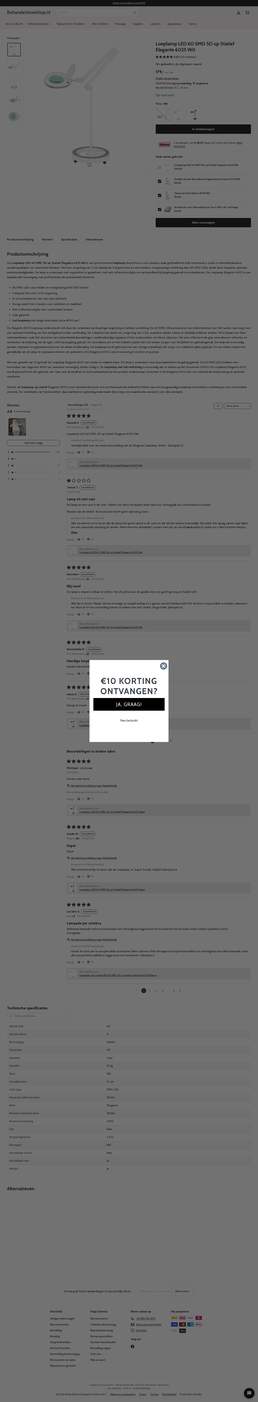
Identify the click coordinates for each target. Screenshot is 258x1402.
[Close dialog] (163, 666)
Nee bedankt (129, 720)
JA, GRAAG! (129, 704)
